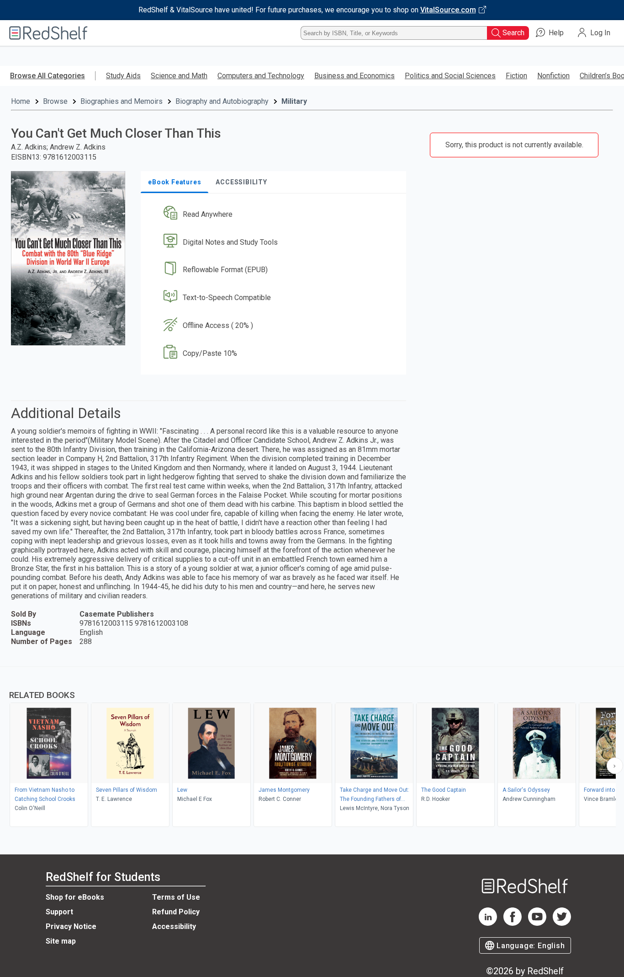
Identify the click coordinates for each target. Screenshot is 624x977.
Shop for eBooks (75, 897)
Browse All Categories (47, 75)
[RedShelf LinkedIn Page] (488, 923)
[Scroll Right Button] (615, 765)
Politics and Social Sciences (450, 75)
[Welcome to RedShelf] (48, 33)
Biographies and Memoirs (121, 101)
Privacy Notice (71, 926)
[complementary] (312, 747)
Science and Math (179, 75)
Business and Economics (354, 75)
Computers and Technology (260, 75)
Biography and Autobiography (222, 101)
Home (20, 101)
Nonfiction (553, 75)
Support (59, 911)
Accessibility (174, 926)
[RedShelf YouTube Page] (537, 923)
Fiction (516, 75)
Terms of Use (176, 897)
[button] (275, 214)
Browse (55, 101)
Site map (61, 941)
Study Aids (123, 75)
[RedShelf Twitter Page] (562, 923)
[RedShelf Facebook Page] (512, 923)
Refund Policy (176, 911)
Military (294, 101)
